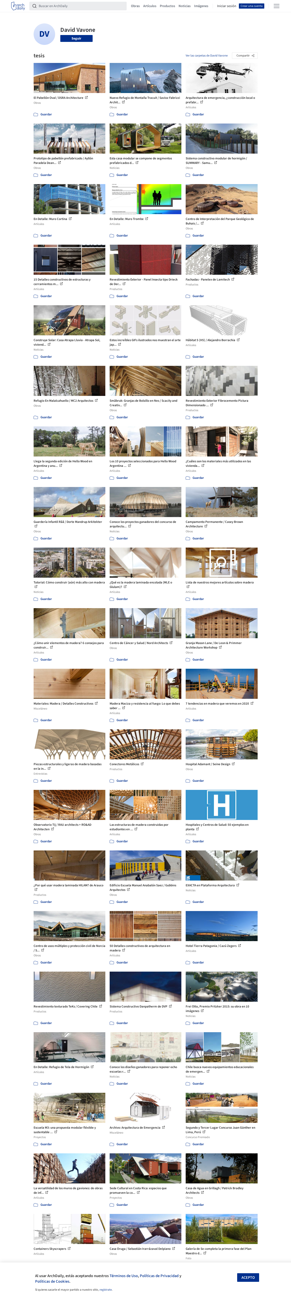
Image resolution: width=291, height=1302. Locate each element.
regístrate (106, 1290)
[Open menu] (276, 6)
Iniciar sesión (226, 6)
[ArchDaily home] (18, 6)
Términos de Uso (124, 1276)
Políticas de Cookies (52, 1281)
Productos (167, 6)
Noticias (185, 6)
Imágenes (201, 6)
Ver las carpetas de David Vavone (207, 55)
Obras (135, 6)
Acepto (248, 1277)
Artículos (149, 6)
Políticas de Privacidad (159, 1276)
